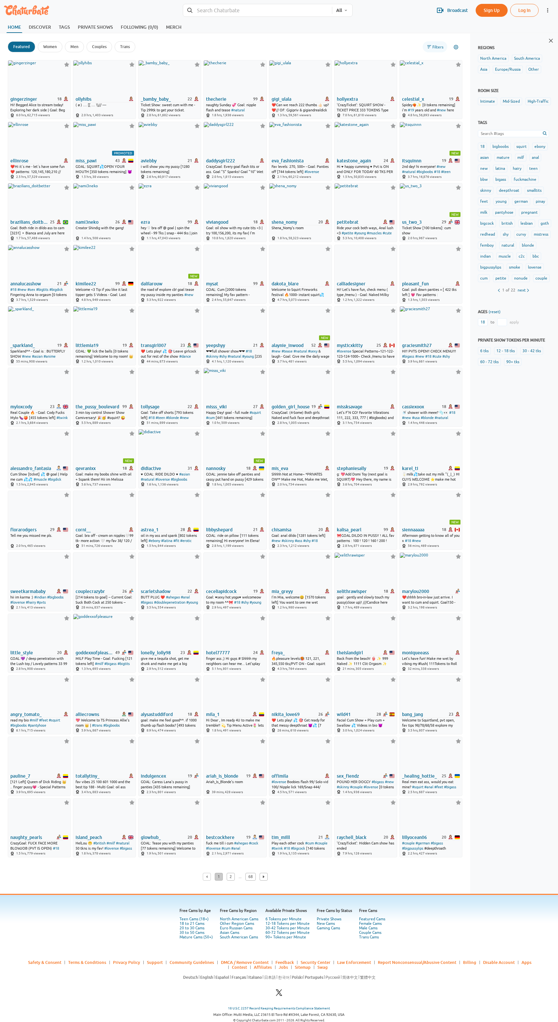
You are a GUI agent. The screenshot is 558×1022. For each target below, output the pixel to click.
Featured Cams (372, 919)
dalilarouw (151, 283)
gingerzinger (23, 99)
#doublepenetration (169, 602)
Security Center (315, 962)
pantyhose (504, 212)
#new (441, 110)
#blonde (172, 418)
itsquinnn (411, 160)
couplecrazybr (90, 591)
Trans (125, 46)
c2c (522, 256)
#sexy (312, 351)
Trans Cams (369, 937)
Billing (469, 962)
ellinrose (19, 160)
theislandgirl (350, 652)
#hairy (31, 602)
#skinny (212, 356)
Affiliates (263, 967)
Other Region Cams (237, 923)
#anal (185, 597)
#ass (298, 541)
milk (483, 212)
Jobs (283, 967)
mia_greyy (282, 591)
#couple (356, 787)
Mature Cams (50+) (196, 937)
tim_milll (281, 837)
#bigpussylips (412, 848)
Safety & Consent (44, 962)
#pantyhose (37, 725)
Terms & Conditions (87, 962)
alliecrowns (87, 714)
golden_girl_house (291, 406)
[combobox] (257, 10)
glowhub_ (151, 837)
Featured (21, 46)
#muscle (40, 479)
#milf (99, 664)
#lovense (312, 172)
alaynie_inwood (288, 345)
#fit (176, 541)
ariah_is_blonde (222, 776)
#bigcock (298, 848)
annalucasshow (25, 283)
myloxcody (21, 406)
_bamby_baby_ (156, 99)
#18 (437, 172)
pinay (540, 201)
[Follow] (66, 64)
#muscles (374, 233)
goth (545, 223)
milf (520, 157)
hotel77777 (218, 652)
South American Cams (239, 937)
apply (514, 322)
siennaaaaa (413, 529)
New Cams (326, 923)
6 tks (484, 351)
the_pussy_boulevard (97, 406)
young (501, 201)
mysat (212, 283)
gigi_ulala (281, 99)
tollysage (150, 406)
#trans (97, 725)
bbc (535, 256)
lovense (535, 267)
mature (503, 157)
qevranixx (86, 468)
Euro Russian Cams (236, 928)
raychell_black (352, 837)
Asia (483, 69)
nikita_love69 (286, 714)
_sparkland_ (22, 345)
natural (507, 245)
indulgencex (153, 776)
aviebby (149, 160)
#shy (223, 356)
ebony (539, 146)
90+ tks (512, 362)
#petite (347, 233)
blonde (528, 245)
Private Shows (329, 919)
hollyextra (347, 99)
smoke (514, 267)
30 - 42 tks (531, 351)
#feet (43, 720)
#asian (37, 356)
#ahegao (173, 597)
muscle (505, 256)
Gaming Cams (328, 928)
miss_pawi (86, 160)
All (339, 10)
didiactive (151, 468)
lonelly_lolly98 (156, 652)
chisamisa (281, 529)
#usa (416, 418)
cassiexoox (413, 406)
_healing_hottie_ (419, 776)
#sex (31, 289)
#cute (387, 233)
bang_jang (412, 714)
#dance (185, 356)
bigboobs (500, 146)
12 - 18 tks (505, 351)
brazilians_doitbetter (29, 222)
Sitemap (303, 967)
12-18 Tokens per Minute (287, 923)
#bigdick (56, 289)
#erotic (185, 541)
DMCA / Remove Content (245, 962)
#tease (287, 351)
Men (74, 46)
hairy (517, 168)
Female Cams (370, 923)
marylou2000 (415, 591)
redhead (487, 234)
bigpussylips (490, 267)
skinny (485, 190)
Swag (322, 967)
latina (500, 168)
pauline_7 (20, 776)
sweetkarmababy (28, 591)
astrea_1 (150, 529)
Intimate (487, 101)
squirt (521, 146)
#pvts (41, 602)
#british (99, 843)
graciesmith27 (417, 345)
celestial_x (413, 99)
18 (482, 146)
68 (250, 876)
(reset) (495, 312)
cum (484, 278)
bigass (500, 179)
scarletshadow (155, 591)
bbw (484, 179)
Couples (99, 46)
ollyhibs (83, 99)
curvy (521, 234)
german (521, 201)
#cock (253, 843)
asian (484, 157)
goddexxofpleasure (95, 652)
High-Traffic (538, 101)
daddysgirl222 (220, 160)
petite (500, 278)
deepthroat (509, 190)
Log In (524, 10)
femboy (487, 245)
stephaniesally (351, 468)
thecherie (216, 99)
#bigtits (42, 289)
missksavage (349, 406)
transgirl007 (153, 345)
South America (527, 58)
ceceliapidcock (221, 591)
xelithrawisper (352, 591)
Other (533, 69)
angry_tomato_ (26, 714)
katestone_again (354, 160)
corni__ (83, 529)
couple (541, 278)
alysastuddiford (157, 714)
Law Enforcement (354, 962)
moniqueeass (415, 652)
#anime (50, 356)
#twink (62, 418)
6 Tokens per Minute (283, 919)
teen (533, 168)
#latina (166, 541)
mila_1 (213, 714)
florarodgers (23, 529)
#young (360, 233)
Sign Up (492, 10)
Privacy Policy (126, 962)
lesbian (527, 223)
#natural (238, 110)
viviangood (217, 222)
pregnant (529, 212)
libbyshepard (219, 529)
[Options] (456, 47)
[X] (279, 994)
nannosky (215, 468)
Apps (527, 962)
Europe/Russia (508, 69)
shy (506, 234)
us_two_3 (412, 222)
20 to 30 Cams (192, 928)
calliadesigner (351, 283)
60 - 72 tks (489, 362)
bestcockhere (220, 837)
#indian (40, 597)
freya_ (278, 652)
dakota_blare (285, 283)
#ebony (154, 541)
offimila (280, 776)
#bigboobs (425, 172)
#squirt (255, 412)
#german (423, 843)
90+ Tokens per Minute (285, 937)
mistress (541, 234)
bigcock (487, 223)
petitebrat (347, 222)
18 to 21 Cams (192, 923)
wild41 (344, 714)
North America (493, 58)
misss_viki (216, 406)
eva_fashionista (288, 160)
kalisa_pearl (349, 529)
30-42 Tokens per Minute (287, 928)
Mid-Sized (511, 101)
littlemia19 (87, 345)
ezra (145, 222)
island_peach (89, 837)
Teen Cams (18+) (194, 919)
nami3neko (87, 222)
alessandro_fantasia (30, 468)
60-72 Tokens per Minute (287, 932)
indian (485, 256)
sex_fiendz (348, 776)
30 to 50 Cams (192, 932)
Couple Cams (370, 932)
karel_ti (410, 468)
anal (535, 157)
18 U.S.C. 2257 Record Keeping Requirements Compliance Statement (279, 1008)
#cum (210, 418)
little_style (21, 652)
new (484, 168)
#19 (411, 110)
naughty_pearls (26, 837)
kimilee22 (86, 283)
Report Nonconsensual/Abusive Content (417, 962)
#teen (445, 172)
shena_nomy (284, 222)
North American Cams (239, 919)
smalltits (534, 190)
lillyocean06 (414, 837)
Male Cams (368, 928)
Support (155, 962)
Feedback (284, 962)
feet (484, 201)
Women (50, 46)
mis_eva (280, 468)
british (507, 223)
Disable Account (499, 962)
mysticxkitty (350, 345)
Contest (239, 967)
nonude (521, 278)
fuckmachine (525, 179)
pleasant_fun (415, 283)
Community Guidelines (192, 962)
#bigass (408, 356)
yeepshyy (215, 345)
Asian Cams (229, 932)
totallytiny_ (87, 776)
